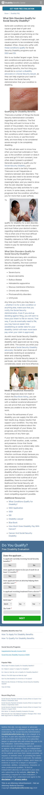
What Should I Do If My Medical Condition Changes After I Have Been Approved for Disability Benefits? (21, 714)
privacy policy (21, 779)
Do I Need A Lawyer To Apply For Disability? (15, 669)
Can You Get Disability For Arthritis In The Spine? (17, 678)
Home (6, 13)
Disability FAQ (15, 13)
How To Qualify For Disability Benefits (18, 638)
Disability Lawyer (16, 519)
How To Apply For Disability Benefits (17, 634)
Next (22, 618)
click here (31, 772)
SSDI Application (16, 508)
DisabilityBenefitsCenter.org (13, 734)
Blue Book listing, (21, 397)
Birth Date (7, 600)
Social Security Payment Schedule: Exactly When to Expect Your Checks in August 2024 (21, 708)
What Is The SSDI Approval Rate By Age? (14, 675)
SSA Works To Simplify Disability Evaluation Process (17, 711)
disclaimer (6, 779)
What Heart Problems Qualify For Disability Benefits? (18, 665)
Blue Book (13, 522)
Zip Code (6, 608)
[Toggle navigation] (41, 2)
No (34, 565)
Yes (9, 565)
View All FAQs (6, 687)
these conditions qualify (15, 48)
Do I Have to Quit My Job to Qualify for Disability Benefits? (20, 672)
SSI (14, 53)
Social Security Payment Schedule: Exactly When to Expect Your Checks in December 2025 (21, 699)
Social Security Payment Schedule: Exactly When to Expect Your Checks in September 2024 (21, 703)
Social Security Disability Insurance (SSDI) (16, 655)
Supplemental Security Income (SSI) (14, 651)
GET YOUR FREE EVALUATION (22, 8)
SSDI (7, 53)
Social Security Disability (15, 166)
